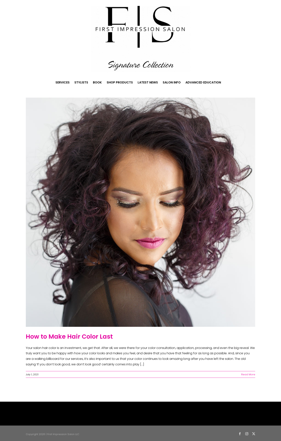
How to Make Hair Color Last (69, 336)
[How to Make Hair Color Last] (140, 212)
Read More (248, 374)
